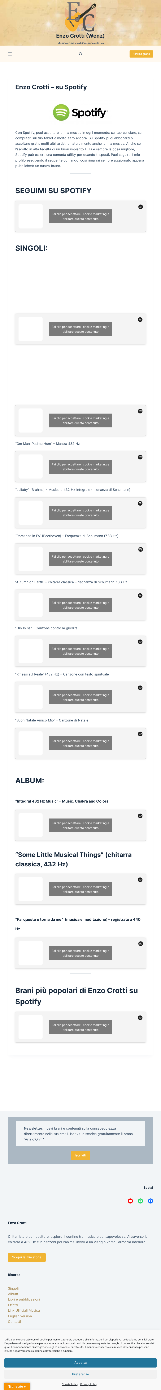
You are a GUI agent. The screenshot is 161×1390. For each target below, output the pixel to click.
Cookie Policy (70, 1384)
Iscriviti (80, 1155)
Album (13, 1294)
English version (20, 1316)
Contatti (14, 1321)
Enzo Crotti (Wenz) (80, 36)
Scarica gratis (141, 53)
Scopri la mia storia (27, 1257)
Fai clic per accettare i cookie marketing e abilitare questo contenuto (80, 216)
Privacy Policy (88, 1384)
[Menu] (10, 54)
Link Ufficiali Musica (24, 1310)
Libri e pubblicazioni (24, 1299)
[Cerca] (80, 53)
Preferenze (80, 1374)
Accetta (80, 1363)
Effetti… (14, 1305)
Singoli (13, 1288)
